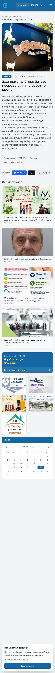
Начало (5, 16)
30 (47, 471)
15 (41, 464)
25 (14, 471)
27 (27, 471)
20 (27, 467)
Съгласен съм (27, 666)
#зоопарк (33, 158)
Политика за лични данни (16, 659)
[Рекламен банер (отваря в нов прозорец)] (14, 384)
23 (47, 467)
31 (8, 475)
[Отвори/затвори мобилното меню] (51, 5)
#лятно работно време (13, 162)
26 (21, 471)
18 (14, 467)
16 (47, 464)
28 (34, 471)
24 (8, 471)
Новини (15, 16)
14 (34, 464)
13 (27, 464)
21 (34, 467)
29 (41, 471)
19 (21, 467)
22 (41, 467)
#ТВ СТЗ (22, 158)
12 (21, 464)
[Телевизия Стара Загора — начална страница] (6, 5)
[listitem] (22, 5)
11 (14, 464)
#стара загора (9, 158)
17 (8, 467)
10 (8, 464)
